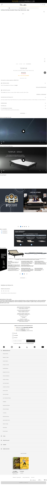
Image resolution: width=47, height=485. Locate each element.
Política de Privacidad (30, 343)
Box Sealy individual (36, 301)
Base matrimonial (24, 301)
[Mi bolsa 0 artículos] (44, 4)
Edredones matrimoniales (38, 300)
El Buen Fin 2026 (6, 364)
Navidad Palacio (5, 368)
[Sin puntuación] (22, 78)
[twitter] (27, 347)
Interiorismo (5, 427)
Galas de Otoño (5, 353)
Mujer (15, 333)
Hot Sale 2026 (5, 390)
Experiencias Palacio (6, 405)
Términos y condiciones (41, 94)
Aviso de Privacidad (26, 477)
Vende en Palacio (6, 379)
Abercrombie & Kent (6, 420)
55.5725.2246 (19, 314)
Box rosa (30, 301)
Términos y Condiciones (17, 477)
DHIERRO (4, 401)
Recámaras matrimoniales (26, 300)
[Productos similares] (44, 61)
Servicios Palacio (5, 394)
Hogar (15, 337)
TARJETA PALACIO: (23, 316)
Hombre (16, 335)
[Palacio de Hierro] (23, 5)
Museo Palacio (5, 431)
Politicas (32, 477)
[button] (2, 291)
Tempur (23, 68)
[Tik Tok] (19, 347)
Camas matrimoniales (16, 300)
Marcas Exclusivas (6, 416)
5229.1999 (23, 317)
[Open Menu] (2, 5)
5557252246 (19, 320)
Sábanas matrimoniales (15, 301)
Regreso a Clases (6, 357)
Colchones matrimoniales (5, 300)
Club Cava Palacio (6, 383)
